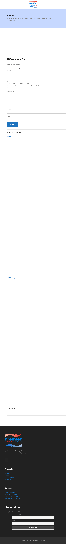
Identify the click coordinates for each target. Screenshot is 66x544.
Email (9, 116)
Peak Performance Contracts (13, 498)
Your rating (10, 87)
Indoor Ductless (24, 68)
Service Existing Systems (12, 494)
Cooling (7, 475)
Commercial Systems (11, 492)
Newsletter (12, 507)
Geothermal (8, 479)
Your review (11, 91)
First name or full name (18, 514)
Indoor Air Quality (9, 477)
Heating (7, 473)
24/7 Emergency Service (12, 496)
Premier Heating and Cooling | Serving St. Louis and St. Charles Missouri (29, 18)
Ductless (16, 68)
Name (9, 109)
